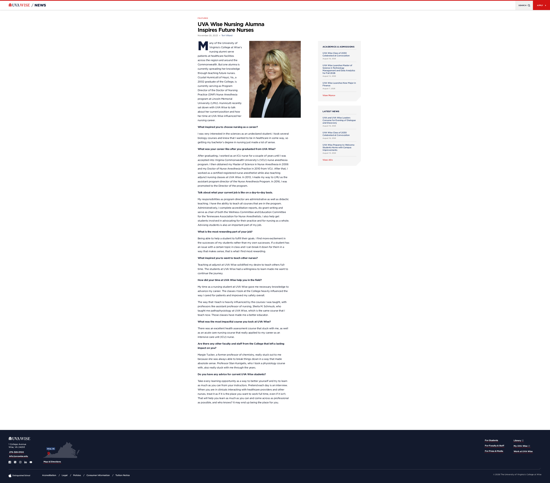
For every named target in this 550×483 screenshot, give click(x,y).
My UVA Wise (520, 446)
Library (517, 440)
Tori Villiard (226, 35)
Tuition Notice (122, 475)
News (40, 5)
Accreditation (49, 475)
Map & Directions (52, 462)
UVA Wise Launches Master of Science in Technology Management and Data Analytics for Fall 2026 (339, 69)
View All (327, 160)
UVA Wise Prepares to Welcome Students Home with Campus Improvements (338, 147)
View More (328, 95)
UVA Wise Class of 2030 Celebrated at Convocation (336, 54)
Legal (64, 475)
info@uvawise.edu (18, 456)
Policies (77, 475)
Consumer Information (98, 475)
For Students (491, 440)
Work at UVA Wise (523, 451)
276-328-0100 (16, 452)
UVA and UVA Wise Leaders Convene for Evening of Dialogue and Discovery (339, 120)
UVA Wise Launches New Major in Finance (339, 84)
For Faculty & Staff (494, 446)
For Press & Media (494, 451)
